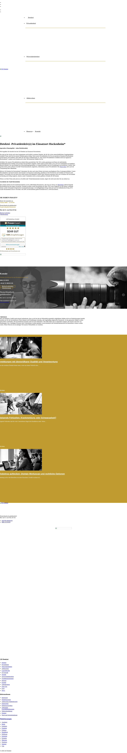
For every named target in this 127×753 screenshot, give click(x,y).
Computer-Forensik (85, 67)
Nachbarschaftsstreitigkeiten (81, 38)
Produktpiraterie (72, 80)
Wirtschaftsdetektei (32, 56)
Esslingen (4, 726)
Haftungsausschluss (7, 705)
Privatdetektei (31, 23)
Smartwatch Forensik (75, 121)
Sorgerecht (78, 47)
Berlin (3, 724)
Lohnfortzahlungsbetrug (90, 71)
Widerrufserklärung (7, 711)
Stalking (98, 47)
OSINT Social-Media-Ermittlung (40, 121)
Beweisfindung (92, 30)
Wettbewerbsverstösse (82, 88)
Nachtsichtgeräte (81, 76)
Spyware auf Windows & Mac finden (41, 125)
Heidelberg (5, 732)
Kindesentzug (52, 38)
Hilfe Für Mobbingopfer (37, 38)
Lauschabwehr (64, 38)
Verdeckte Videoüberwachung (66, 125)
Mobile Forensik (61, 117)
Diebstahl (98, 67)
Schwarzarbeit (68, 84)
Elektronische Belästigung (60, 110)
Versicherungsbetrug (35, 88)
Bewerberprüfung (70, 67)
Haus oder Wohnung (35, 117)
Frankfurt (4, 728)
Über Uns (5, 2)
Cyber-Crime (72, 105)
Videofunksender (63, 51)
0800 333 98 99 (7, 12)
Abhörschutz (33, 30)
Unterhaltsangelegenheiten (37, 51)
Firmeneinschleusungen (36, 71)
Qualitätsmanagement (7, 678)
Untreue (52, 51)
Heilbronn (4, 734)
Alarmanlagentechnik (61, 30)
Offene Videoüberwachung (60, 42)
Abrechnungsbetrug (56, 63)
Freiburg (4, 730)
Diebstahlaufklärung (35, 34)
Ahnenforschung (45, 30)
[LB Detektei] (11, 74)
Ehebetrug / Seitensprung (53, 34)
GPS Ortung (88, 34)
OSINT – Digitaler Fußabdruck (92, 117)
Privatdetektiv (76, 42)
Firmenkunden (73, 109)
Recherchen (88, 42)
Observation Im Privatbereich (39, 42)
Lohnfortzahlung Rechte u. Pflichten (41, 76)
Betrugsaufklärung (55, 67)
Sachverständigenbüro (8, 676)
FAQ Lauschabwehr (85, 125)
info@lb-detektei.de (9, 10)
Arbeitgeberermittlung (90, 63)
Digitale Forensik (97, 105)
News (4, 6)
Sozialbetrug (89, 47)
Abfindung (32, 63)
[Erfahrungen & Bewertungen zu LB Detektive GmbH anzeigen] (13, 247)
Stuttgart (4, 744)
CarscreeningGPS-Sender (48, 106)
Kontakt (38, 131)
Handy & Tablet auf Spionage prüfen (80, 113)
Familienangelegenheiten (73, 34)
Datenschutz (5, 703)
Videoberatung (76, 51)
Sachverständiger (49, 47)
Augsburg (4, 722)
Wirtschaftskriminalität (36, 92)
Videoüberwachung (65, 88)
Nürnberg (4, 742)
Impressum (5, 697)
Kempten (4, 738)
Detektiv (4, 713)
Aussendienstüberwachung (37, 67)
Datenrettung (84, 105)
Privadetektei (5, 664)
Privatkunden (74, 117)
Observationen (94, 76)
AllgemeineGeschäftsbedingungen (8, 708)
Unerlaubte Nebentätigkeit (84, 84)
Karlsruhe (4, 736)
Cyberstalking (61, 105)
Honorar (29, 131)
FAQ (3, 4)
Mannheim (61, 184)
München (4, 740)
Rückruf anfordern (5, 213)
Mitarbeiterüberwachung (64, 76)
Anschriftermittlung (77, 30)
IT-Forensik (49, 117)
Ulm (3, 746)
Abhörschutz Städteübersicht (9, 701)
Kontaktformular (4, 302)
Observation (63, 166)
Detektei (31, 17)
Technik (4, 674)
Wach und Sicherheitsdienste (9, 715)
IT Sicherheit (62, 71)
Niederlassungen (6, 699)
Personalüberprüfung (56, 80)
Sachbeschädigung (35, 47)
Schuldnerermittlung (65, 47)
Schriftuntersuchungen (36, 84)
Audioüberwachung (35, 105)
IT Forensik (5, 672)
